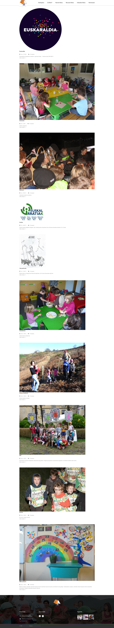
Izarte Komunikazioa (37, 625)
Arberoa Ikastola (25, 625)
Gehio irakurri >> (22, 57)
